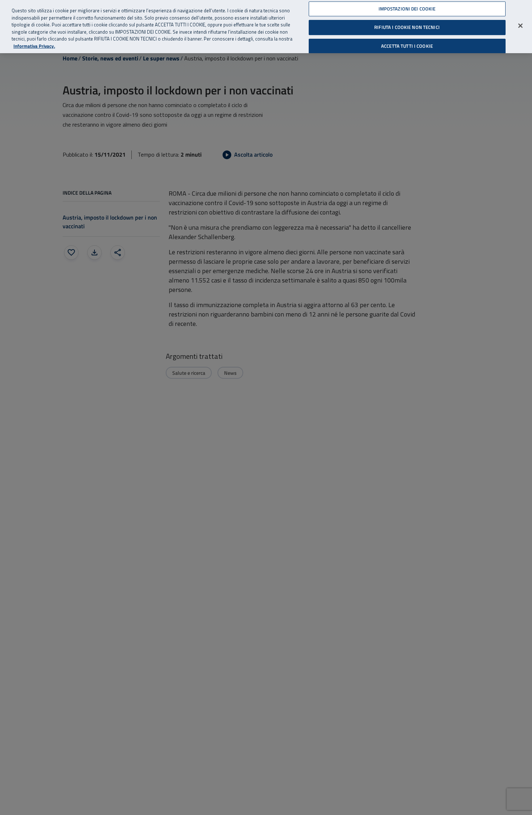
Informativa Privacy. (34, 46)
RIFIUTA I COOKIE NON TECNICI (407, 27)
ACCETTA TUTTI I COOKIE (407, 46)
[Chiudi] (520, 26)
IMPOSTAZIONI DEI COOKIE (407, 8)
